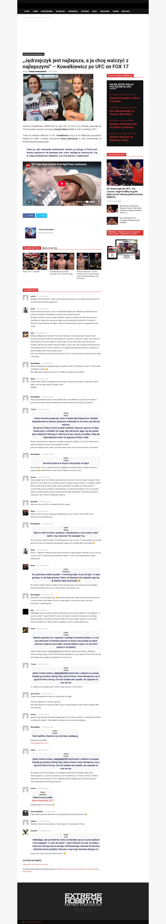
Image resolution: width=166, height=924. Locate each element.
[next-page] (27, 281)
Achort (33, 788)
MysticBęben (35, 363)
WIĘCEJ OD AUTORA (49, 248)
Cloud (33, 629)
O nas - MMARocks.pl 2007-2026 (33, 922)
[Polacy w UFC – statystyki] (35, 261)
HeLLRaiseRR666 (37, 811)
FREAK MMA (105, 11)
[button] (140, 11)
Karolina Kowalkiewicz (39, 17)
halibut (33, 821)
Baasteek (34, 501)
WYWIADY (85, 11)
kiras (32, 333)
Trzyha (33, 409)
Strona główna (27, 17)
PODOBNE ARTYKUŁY (32, 248)
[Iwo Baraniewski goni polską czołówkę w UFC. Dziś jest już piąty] (62, 261)
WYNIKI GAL (60, 11)
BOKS (94, 11)
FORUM (116, 11)
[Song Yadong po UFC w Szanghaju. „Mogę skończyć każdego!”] (112, 221)
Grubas (33, 477)
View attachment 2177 (39, 743)
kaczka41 (34, 831)
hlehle (33, 750)
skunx (33, 309)
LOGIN (35, 11)
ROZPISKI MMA (47, 11)
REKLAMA (126, 11)
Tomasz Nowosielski (37, 71)
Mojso (33, 511)
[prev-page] (24, 281)
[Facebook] (134, 1)
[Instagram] (138, 1)
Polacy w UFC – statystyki (31, 271)
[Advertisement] (83, 36)
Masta (33, 379)
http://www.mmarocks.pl (45, 233)
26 (61, 71)
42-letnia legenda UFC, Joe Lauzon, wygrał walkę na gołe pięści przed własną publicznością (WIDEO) (125, 193)
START (27, 11)
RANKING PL (73, 11)
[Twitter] (141, 1)
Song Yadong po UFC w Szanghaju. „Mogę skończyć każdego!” (130, 220)
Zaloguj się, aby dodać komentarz (35, 864)
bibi (32, 610)
